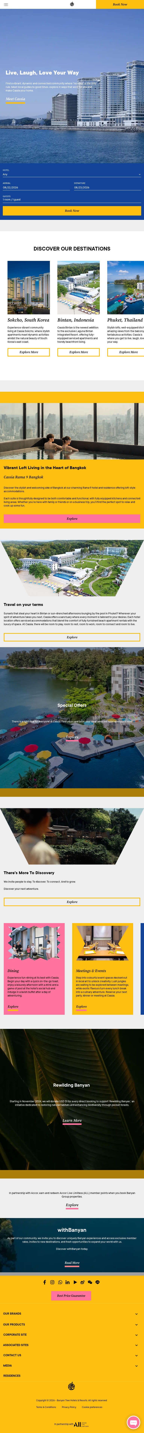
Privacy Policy (69, 1407)
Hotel (6, 170)
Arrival (7, 183)
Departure (80, 183)
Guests (6, 196)
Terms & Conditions (46, 1407)
